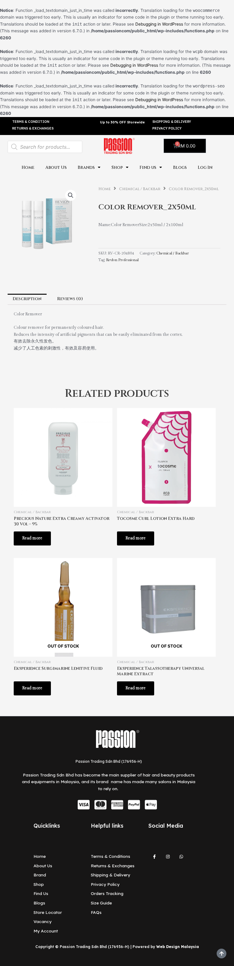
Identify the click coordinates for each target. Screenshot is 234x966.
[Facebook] (154, 859)
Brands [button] (86, 167)
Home (28, 167)
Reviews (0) (70, 299)
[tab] (27, 299)
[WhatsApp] (181, 859)
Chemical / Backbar (139, 189)
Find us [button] (148, 167)
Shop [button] (117, 167)
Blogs (180, 167)
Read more (32, 538)
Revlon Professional (122, 260)
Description (26, 299)
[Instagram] (167, 859)
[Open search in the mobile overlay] (45, 147)
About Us (56, 167)
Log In (205, 167)
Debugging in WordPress (159, 24)
